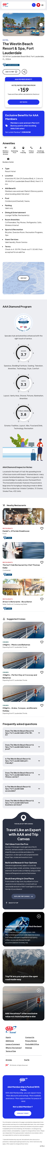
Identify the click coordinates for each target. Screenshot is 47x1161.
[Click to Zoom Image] (23, 24)
